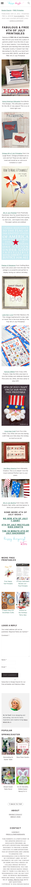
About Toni (15, 817)
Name (4, 660)
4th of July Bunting (9, 503)
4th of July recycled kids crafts (15, 526)
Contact (15, 832)
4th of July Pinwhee (9, 213)
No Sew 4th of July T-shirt (15, 519)
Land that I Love (7, 315)
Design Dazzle (6, 10)
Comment (5, 635)
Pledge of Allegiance (9, 265)
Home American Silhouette (11, 101)
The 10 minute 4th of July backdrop (15, 532)
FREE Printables (18, 10)
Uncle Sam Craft (10, 431)
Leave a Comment (16, 20)
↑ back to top (15, 804)
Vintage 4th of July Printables (12, 153)
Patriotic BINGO (9, 372)
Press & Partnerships (15, 834)
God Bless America (10, 468)
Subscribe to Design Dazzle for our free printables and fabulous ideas (13, 683)
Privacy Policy (15, 814)
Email (4, 667)
